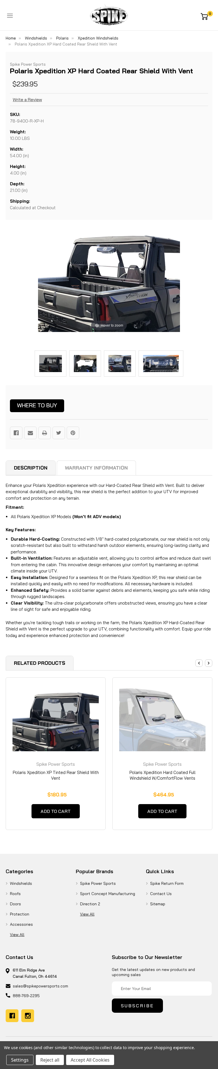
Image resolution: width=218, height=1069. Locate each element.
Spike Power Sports (98, 883)
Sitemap (157, 903)
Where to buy (37, 405)
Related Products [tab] (39, 663)
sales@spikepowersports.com (40, 986)
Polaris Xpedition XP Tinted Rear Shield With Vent (56, 775)
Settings (20, 1060)
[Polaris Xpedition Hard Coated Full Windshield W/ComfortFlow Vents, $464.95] (162, 718)
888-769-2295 (26, 995)
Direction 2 (90, 903)
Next (208, 663)
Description (30, 468)
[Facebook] (16, 433)
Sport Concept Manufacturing (107, 893)
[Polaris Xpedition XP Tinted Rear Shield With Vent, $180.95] (55, 718)
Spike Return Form (167, 883)
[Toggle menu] (10, 15)
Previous (199, 663)
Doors (15, 903)
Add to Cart (56, 811)
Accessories (21, 924)
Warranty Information (96, 468)
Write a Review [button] (27, 99)
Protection (19, 914)
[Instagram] (27, 1015)
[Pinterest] (73, 433)
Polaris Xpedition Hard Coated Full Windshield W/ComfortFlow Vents (162, 775)
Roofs (15, 893)
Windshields (21, 883)
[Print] (44, 433)
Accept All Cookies (90, 1060)
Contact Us (161, 893)
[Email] (30, 433)
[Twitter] (59, 433)
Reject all (49, 1060)
